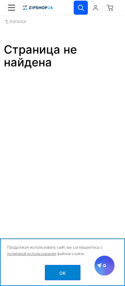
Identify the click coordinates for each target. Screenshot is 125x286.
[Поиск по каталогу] (81, 8)
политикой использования (31, 253)
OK (62, 273)
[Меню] (11, 8)
